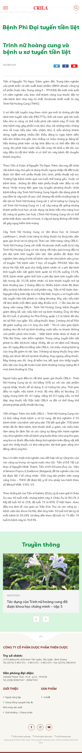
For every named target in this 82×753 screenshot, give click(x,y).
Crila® (46, 697)
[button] (36, 619)
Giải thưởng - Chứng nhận (18, 712)
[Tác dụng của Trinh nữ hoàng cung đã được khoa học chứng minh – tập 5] (41, 572)
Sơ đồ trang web (63, 736)
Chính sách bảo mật (43, 736)
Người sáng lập (13, 697)
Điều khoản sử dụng (21, 736)
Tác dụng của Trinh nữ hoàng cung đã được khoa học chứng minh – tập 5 (37, 604)
